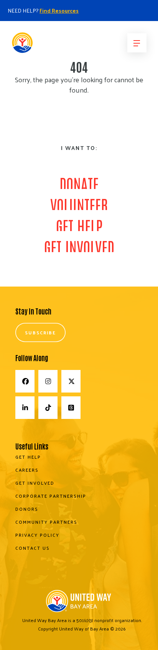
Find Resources (59, 10)
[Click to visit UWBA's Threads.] (71, 407)
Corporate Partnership (50, 496)
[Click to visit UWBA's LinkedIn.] (25, 407)
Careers (27, 470)
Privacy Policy (37, 535)
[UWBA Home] (44, 45)
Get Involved (34, 483)
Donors (26, 509)
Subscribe (40, 332)
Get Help (28, 457)
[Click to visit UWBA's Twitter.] (71, 381)
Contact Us (32, 548)
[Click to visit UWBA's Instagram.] (48, 381)
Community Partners (46, 522)
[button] (136, 42)
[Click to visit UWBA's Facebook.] (25, 381)
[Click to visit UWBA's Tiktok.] (48, 407)
